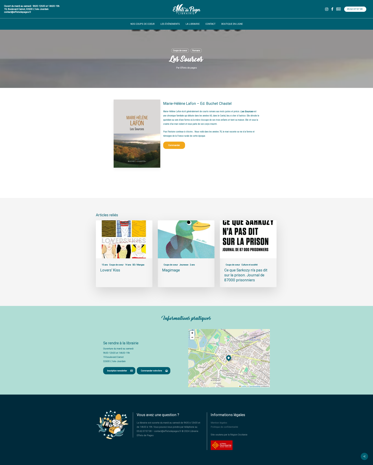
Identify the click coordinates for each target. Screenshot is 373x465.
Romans (196, 50)
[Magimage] (186, 253)
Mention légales (219, 422)
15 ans (105, 265)
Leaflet (243, 386)
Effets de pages (188, 67)
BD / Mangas (138, 265)
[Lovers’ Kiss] (124, 253)
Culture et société (249, 265)
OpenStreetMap (254, 386)
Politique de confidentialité (224, 427)
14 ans (128, 265)
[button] (174, 145)
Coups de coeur (180, 50)
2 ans (192, 265)
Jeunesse (183, 265)
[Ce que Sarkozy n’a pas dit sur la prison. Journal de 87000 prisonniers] (248, 253)
